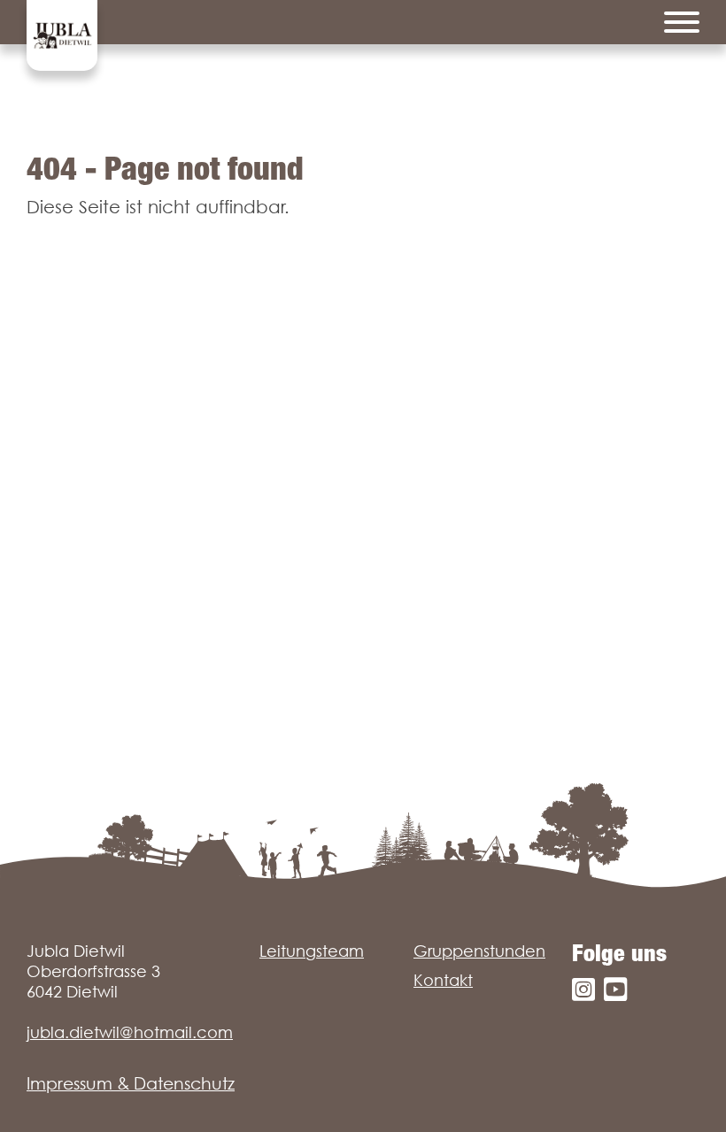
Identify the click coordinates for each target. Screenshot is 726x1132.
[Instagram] (583, 989)
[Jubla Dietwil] (62, 35)
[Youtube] (615, 989)
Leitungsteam (311, 951)
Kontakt (443, 980)
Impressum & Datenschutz (131, 1083)
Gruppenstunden (479, 951)
